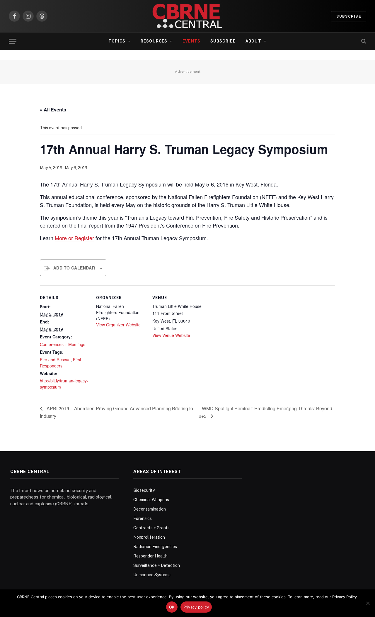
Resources (154, 41)
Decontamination (149, 509)
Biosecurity (144, 490)
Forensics (142, 518)
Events (191, 41)
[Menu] (12, 41)
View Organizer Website (118, 325)
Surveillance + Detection (156, 565)
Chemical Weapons (151, 499)
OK (172, 607)
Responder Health (150, 556)
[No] (368, 603)
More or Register (74, 238)
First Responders (60, 363)
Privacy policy (196, 607)
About (253, 41)
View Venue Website (171, 335)
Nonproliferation (149, 537)
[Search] (363, 41)
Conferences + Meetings (62, 344)
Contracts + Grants (151, 528)
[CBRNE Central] (187, 16)
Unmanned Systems (152, 574)
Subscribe (348, 16)
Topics (116, 41)
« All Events (53, 109)
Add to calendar (74, 268)
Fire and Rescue (55, 359)
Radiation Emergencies (155, 546)
